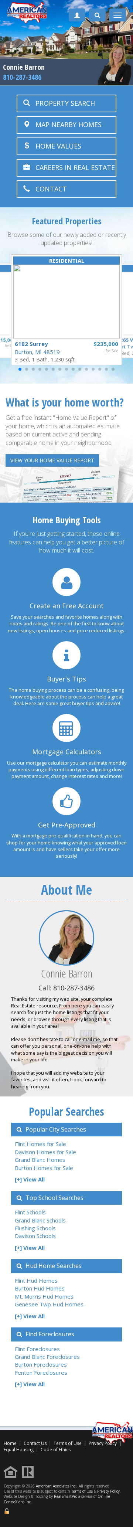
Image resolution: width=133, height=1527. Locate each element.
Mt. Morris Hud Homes (44, 1296)
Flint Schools (30, 1212)
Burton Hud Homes (40, 1288)
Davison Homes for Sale (45, 1152)
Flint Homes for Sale (40, 1143)
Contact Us (35, 1443)
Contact (48, 188)
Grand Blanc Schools (40, 1220)
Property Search (62, 103)
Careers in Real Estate (72, 167)
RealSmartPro (65, 1496)
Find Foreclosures (49, 1334)
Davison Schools (35, 1235)
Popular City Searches (55, 1129)
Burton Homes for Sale (44, 1167)
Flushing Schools (35, 1228)
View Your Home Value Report (52, 460)
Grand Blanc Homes (40, 1159)
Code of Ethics (56, 1449)
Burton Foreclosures (41, 1364)
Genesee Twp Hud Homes (49, 1304)
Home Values (55, 146)
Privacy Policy (108, 1491)
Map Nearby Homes (66, 124)
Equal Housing (19, 1449)
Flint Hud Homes (36, 1280)
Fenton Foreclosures (41, 1372)
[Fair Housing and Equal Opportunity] (12, 1471)
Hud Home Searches (53, 1266)
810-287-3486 (22, 77)
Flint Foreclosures (37, 1349)
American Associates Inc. (56, 1486)
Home (10, 1443)
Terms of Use (68, 1443)
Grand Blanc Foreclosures (47, 1356)
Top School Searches (53, 1198)
